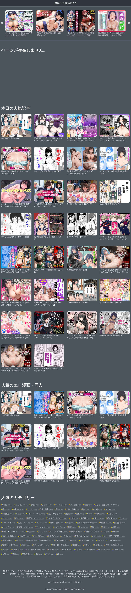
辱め (6, 509)
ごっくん (118, 549)
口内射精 (119, 523)
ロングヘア (104, 549)
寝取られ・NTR (10, 545)
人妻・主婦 (72, 509)
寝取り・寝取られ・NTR (107, 505)
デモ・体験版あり (114, 545)
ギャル (19, 518)
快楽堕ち (8, 514)
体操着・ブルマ (25, 527)
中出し (7, 505)
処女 (59, 509)
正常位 (112, 514)
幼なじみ (66, 549)
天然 (5, 554)
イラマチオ (8, 523)
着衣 (80, 514)
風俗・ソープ (87, 540)
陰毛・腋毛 (39, 536)
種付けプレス (92, 532)
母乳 (5, 549)
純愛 (100, 540)
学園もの (18, 509)
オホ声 (49, 554)
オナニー (98, 518)
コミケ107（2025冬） (114, 536)
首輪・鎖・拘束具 (60, 545)
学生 (20, 514)
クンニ (83, 527)
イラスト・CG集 (36, 514)
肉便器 (85, 518)
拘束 (86, 509)
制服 (88, 505)
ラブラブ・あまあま (57, 518)
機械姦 (76, 545)
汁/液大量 (7, 540)
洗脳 (105, 527)
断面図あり (76, 532)
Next (129, 23)
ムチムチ (59, 527)
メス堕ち (24, 536)
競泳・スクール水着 (87, 523)
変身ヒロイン (82, 536)
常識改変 (27, 554)
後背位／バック (35, 518)
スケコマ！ (68, 582)
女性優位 (53, 549)
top (49, 582)
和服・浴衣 (61, 540)
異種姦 (98, 545)
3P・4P (110, 509)
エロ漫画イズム (57, 582)
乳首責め (53, 536)
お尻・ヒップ (25, 523)
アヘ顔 (97, 509)
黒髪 (116, 527)
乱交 (123, 518)
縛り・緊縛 (56, 523)
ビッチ (7, 518)
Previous (2, 23)
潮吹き (112, 518)
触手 (73, 540)
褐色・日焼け (9, 536)
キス (105, 532)
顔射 (115, 532)
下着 (87, 545)
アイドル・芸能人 (58, 532)
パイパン (66, 536)
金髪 (31, 532)
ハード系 (90, 549)
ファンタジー (43, 527)
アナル (32, 509)
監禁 (72, 527)
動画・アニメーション (13, 532)
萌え (95, 527)
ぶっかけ (75, 505)
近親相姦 (17, 549)
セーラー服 (46, 540)
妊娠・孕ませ (55, 514)
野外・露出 (46, 509)
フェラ (47, 505)
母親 (15, 554)
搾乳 (19, 540)
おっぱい (21, 505)
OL (60, 554)
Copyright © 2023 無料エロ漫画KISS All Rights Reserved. (65, 589)
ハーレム (8, 527)
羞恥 (70, 523)
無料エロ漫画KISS (65, 3)
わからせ (31, 540)
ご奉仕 (25, 545)
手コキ (42, 532)
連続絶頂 (105, 523)
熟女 (69, 514)
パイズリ (61, 505)
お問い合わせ (78, 582)
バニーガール (114, 540)
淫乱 (78, 549)
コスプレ (41, 523)
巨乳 (34, 505)
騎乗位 (100, 514)
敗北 (38, 554)
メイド (96, 536)
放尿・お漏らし (41, 545)
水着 (74, 518)
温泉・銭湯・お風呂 (35, 549)
